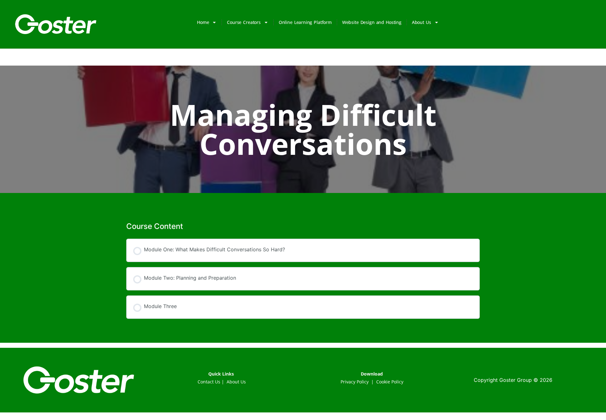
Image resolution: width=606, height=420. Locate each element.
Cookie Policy (389, 382)
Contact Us (209, 382)
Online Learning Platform (305, 22)
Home (203, 22)
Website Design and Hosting (371, 22)
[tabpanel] (303, 197)
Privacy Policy (355, 382)
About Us (421, 22)
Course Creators (243, 22)
